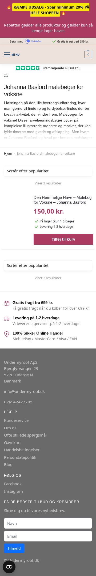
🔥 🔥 (48, 10)
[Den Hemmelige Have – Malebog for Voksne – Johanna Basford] (15, 213)
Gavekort (12, 442)
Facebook (13, 483)
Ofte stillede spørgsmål (25, 435)
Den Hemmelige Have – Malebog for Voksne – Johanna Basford (62, 199)
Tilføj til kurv (63, 239)
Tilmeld (14, 548)
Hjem (8, 153)
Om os (10, 427)
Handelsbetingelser (21, 449)
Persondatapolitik (20, 457)
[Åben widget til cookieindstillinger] (9, 566)
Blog (8, 464)
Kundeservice (16, 420)
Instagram (13, 491)
